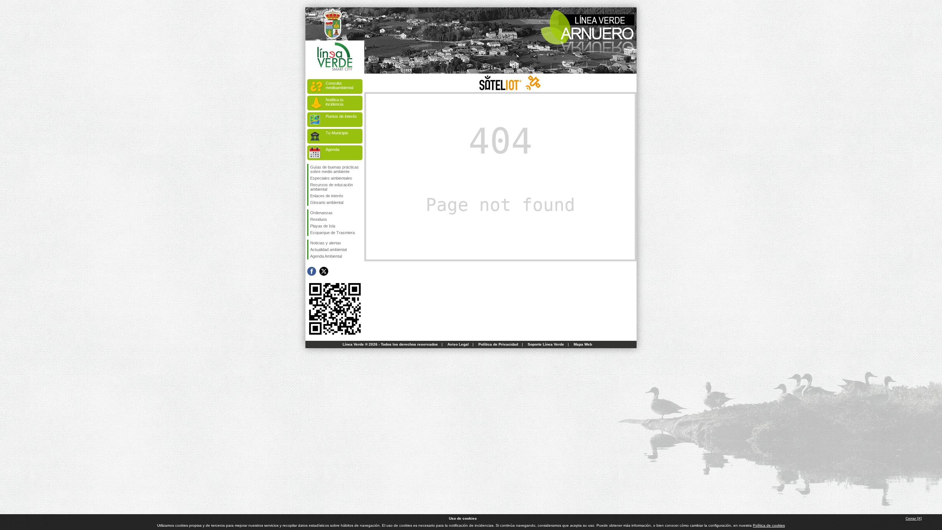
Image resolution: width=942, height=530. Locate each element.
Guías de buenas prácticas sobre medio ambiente (334, 169)
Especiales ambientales (331, 178)
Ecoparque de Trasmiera (332, 232)
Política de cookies (769, 525)
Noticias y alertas (325, 243)
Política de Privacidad (498, 344)
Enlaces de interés (326, 196)
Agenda (332, 149)
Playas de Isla (322, 226)
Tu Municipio (337, 133)
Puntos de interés (341, 116)
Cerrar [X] (914, 518)
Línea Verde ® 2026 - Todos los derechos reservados (390, 344)
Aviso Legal (458, 344)
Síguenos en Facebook (311, 271)
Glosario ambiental (326, 202)
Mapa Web (583, 344)
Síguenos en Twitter (323, 271)
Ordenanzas (321, 213)
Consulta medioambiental (339, 85)
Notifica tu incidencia (334, 102)
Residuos (318, 219)
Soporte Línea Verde (546, 344)
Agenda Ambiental (326, 256)
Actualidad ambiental (328, 249)
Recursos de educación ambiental (331, 187)
